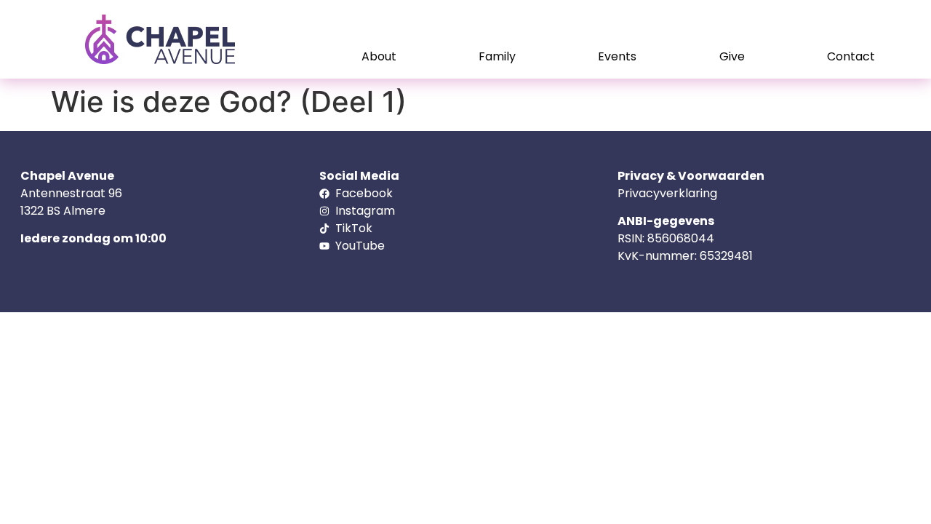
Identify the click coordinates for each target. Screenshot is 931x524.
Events (617, 56)
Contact (851, 56)
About (378, 56)
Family (497, 56)
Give (732, 56)
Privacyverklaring (667, 193)
